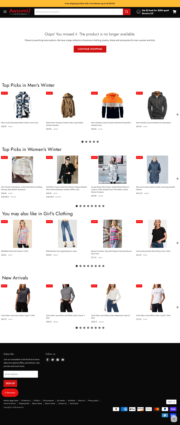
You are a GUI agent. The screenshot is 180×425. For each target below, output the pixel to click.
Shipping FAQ (24, 403)
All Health (71, 400)
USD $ (170, 402)
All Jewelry (61, 400)
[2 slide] (86, 142)
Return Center (50, 403)
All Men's (37, 400)
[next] (177, 114)
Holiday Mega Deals (11, 400)
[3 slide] (90, 142)
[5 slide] (98, 142)
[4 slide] (94, 142)
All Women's (26, 400)
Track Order (74, 403)
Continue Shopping (90, 49)
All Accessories (48, 400)
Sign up (10, 383)
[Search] (126, 11)
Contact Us (62, 403)
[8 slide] (103, 206)
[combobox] (78, 11)
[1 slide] (82, 142)
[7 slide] (99, 206)
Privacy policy (93, 400)
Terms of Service (10, 403)
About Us (81, 400)
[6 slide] (96, 206)
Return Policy (37, 403)
